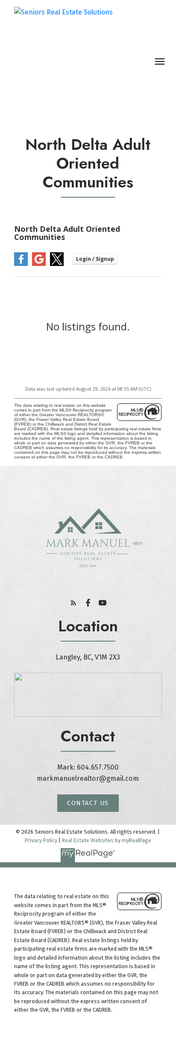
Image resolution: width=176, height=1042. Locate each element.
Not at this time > (88, 292)
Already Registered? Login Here (88, 305)
